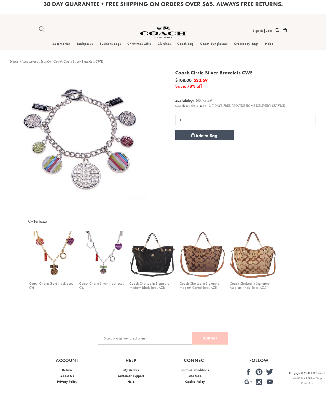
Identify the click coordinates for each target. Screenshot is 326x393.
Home (14, 61)
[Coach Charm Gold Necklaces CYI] (53, 255)
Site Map (194, 376)
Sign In (258, 31)
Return (67, 370)
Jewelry (46, 61)
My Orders (131, 370)
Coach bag (185, 44)
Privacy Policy (67, 381)
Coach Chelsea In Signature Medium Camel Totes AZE (200, 285)
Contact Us (307, 383)
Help (131, 381)
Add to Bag (206, 135)
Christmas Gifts (139, 44)
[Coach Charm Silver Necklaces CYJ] (103, 255)
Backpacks (85, 44)
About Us (67, 376)
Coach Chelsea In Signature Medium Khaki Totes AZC (250, 285)
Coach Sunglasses (213, 44)
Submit (210, 338)
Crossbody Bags (246, 44)
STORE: (191, 105)
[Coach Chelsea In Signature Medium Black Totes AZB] (153, 255)
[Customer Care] (277, 31)
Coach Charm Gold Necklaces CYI (51, 285)
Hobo (269, 44)
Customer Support (131, 376)
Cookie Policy (195, 381)
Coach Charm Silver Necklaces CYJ (101, 285)
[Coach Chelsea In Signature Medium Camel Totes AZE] (203, 255)
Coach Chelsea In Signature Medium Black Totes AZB (149, 285)
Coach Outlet (185, 105)
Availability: (184, 100)
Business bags (110, 44)
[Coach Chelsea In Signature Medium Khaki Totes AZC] (253, 255)
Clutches (164, 44)
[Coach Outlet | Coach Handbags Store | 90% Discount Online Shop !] (163, 37)
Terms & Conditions (195, 370)
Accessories (61, 44)
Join (268, 31)
